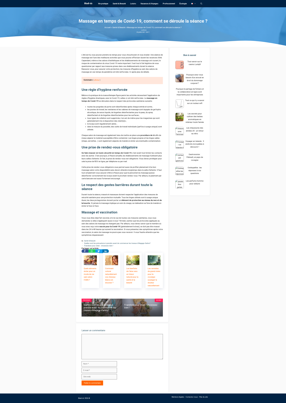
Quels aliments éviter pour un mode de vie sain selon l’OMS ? (90, 274)
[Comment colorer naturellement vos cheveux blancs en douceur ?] (111, 264)
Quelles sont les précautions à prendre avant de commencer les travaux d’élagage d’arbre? (117, 243)
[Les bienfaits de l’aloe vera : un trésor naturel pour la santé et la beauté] (132, 264)
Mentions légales (178, 397)
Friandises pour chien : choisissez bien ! (98, 246)
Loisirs (133, 4)
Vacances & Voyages (149, 4)
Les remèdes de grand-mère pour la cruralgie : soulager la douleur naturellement (154, 277)
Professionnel (169, 4)
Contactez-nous (192, 397)
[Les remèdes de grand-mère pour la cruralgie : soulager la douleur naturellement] (154, 264)
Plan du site (203, 397)
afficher (96, 80)
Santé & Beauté (119, 4)
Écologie (183, 4)
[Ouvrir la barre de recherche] (201, 3)
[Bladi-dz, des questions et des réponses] (88, 3)
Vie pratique (103, 4)
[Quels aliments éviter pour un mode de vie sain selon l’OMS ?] (90, 264)
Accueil (107, 27)
